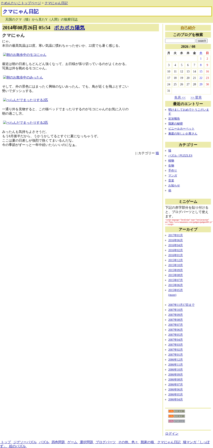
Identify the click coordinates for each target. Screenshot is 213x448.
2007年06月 (175, 329)
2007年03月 (175, 344)
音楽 (171, 180)
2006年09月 (175, 374)
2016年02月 (175, 250)
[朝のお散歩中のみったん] (23, 77)
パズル (44, 442)
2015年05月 (175, 290)
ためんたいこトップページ (21, 3)
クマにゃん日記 (56, 3)
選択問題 (86, 442)
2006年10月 (175, 369)
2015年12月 (175, 260)
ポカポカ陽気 (69, 27)
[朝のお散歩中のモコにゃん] (24, 54)
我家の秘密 (175, 123)
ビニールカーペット (181, 128)
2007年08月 (175, 319)
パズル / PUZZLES (180, 155)
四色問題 (58, 442)
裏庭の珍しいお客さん (182, 133)
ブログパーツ (105, 442)
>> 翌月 (196, 97)
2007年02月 (175, 349)
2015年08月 (175, 275)
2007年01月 (175, 354)
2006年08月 (175, 379)
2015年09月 (175, 270)
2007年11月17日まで (181, 304)
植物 (171, 160)
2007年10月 (175, 309)
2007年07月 (175, 324)
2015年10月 (175, 265)
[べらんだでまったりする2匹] (25, 100)
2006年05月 (175, 394)
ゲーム (72, 442)
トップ (6, 442)
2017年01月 (175, 235)
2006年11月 (175, 364)
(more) (172, 294)
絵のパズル (17, 446)
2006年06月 (175, 389)
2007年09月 (175, 314)
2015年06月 (175, 285)
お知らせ (174, 185)
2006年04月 (175, 399)
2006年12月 (175, 359)
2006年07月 (175, 384)
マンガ (172, 175)
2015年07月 (175, 280)
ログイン (171, 433)
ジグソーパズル (24, 442)
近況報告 (174, 118)
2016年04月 (175, 245)
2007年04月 (175, 339)
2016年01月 (175, 255)
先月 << (180, 97)
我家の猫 (148, 442)
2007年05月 (175, 334)
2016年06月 (175, 240)
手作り (172, 170)
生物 (171, 165)
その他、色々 (128, 442)
